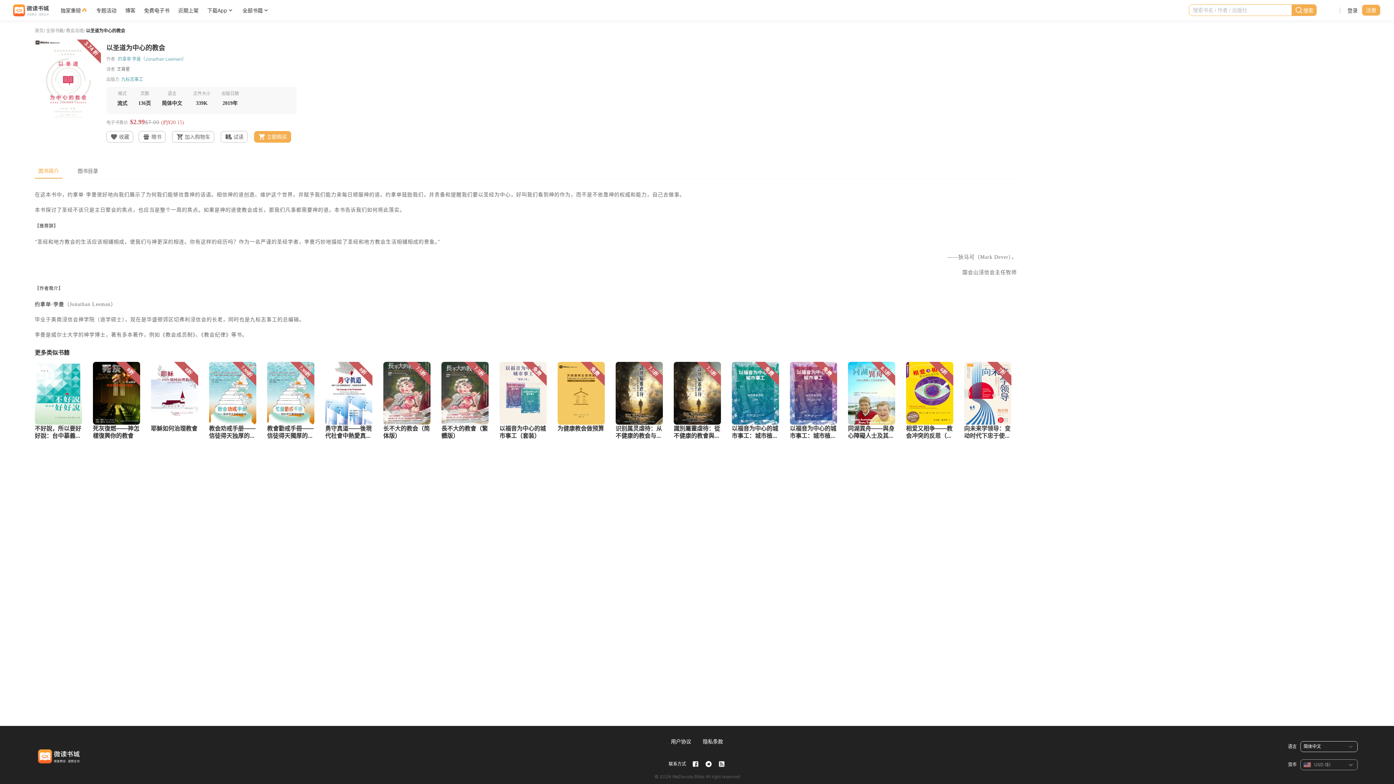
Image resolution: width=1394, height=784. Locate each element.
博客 (130, 10)
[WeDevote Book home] (30, 10)
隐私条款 (713, 741)
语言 (1292, 746)
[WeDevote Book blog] (721, 764)
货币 (1292, 764)
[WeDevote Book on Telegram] (708, 764)
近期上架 (188, 10)
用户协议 (681, 741)
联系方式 (677, 764)
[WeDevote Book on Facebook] (695, 764)
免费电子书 (157, 10)
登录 (1353, 10)
